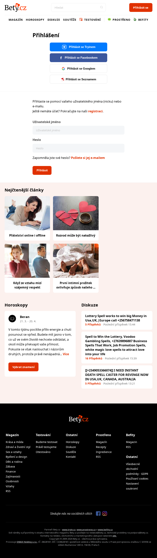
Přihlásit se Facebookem (80, 57)
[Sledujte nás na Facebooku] (97, 513)
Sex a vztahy (13, 452)
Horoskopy (35, 19)
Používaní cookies (137, 478)
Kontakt (71, 457)
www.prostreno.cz (86, 529)
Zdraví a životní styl (18, 447)
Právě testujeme (46, 447)
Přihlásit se (140, 7)
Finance (11, 471)
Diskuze (53, 19)
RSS (8, 491)
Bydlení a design (16, 457)
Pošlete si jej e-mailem (88, 158)
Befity (142, 19)
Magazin (131, 442)
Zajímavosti (13, 476)
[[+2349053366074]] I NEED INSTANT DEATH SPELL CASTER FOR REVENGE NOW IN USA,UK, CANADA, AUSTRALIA (116, 374)
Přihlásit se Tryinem (81, 46)
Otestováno (43, 452)
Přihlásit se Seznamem (81, 79)
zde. (115, 535)
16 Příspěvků (93, 358)
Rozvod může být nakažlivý (75, 235)
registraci (95, 111)
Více (66, 354)
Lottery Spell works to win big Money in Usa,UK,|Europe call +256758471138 (116, 318)
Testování (92, 19)
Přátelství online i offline (27, 235)
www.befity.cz (105, 529)
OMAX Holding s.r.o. (27, 541)
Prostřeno (121, 19)
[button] (101, 7)
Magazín (16, 19)
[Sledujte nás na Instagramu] (104, 513)
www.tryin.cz (68, 529)
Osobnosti (12, 481)
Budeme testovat (46, 442)
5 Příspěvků (93, 324)
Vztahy (10, 486)
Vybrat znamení (23, 367)
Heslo (37, 140)
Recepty (101, 447)
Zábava (10, 466)
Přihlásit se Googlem (80, 68)
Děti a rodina (14, 461)
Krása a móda (14, 442)
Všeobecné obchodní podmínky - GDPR (137, 469)
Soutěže (69, 19)
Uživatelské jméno (47, 122)
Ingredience (104, 452)
